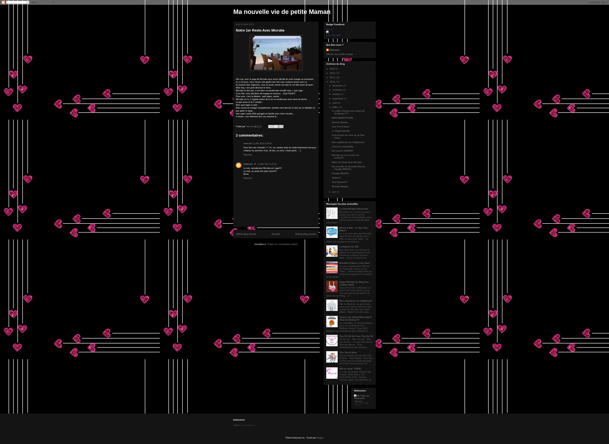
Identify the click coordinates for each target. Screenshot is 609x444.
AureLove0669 (360, 403)
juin (334, 192)
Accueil (276, 234)
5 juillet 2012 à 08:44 (262, 143)
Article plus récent (246, 234)
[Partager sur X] (275, 126)
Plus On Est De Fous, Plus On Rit (356, 336)
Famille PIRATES (340, 173)
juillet (335, 107)
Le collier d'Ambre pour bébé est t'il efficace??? (348, 112)
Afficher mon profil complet (339, 54)
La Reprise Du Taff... (349, 246)
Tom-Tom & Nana (340, 126)
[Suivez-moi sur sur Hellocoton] (363, 398)
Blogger (319, 438)
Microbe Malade (340, 186)
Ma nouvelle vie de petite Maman (282, 11)
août (334, 103)
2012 (332, 81)
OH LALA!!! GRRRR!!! (343, 151)
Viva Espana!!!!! (339, 182)
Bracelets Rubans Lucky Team (354, 263)
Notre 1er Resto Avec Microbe (347, 162)
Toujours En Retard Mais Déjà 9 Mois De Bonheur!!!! (355, 318)
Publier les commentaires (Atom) (283, 244)
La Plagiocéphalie (341, 131)
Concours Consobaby (343, 146)
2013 (332, 77)
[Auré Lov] (327, 32)
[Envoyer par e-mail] (269, 126)
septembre (338, 98)
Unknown (248, 164)
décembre (337, 85)
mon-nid (247, 143)
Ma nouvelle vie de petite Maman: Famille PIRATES (349, 167)
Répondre (247, 154)
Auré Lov (329, 30)
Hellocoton (359, 405)
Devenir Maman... (341, 122)
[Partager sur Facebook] (278, 126)
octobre (336, 94)
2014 (332, 73)
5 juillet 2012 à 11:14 (266, 164)
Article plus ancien (305, 234)
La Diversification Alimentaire (353, 209)
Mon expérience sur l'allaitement (348, 142)
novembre (337, 90)
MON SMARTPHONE (342, 118)
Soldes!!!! (336, 177)
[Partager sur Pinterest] (281, 126)
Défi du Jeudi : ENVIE (350, 368)
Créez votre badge (333, 35)
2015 (332, 68)
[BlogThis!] (272, 126)
